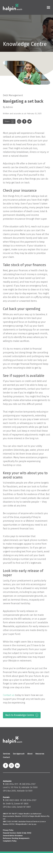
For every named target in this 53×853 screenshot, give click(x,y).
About (30, 754)
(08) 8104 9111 (11, 784)
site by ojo (32, 824)
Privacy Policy (8, 830)
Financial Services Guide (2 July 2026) (17, 833)
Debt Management (13, 95)
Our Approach (18, 754)
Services (6, 754)
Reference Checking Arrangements (16, 838)
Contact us (8, 695)
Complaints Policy (9, 841)
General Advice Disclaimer (13, 836)
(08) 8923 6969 (12, 800)
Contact (6, 757)
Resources (39, 754)
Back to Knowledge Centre (19, 715)
